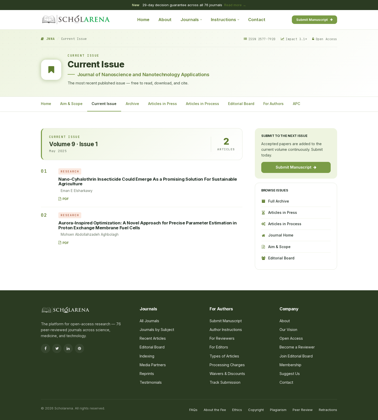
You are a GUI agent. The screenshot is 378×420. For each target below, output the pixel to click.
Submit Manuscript (312, 19)
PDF (65, 199)
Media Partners (153, 365)
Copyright (256, 410)
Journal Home (280, 235)
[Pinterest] (79, 348)
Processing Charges (227, 365)
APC (296, 103)
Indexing (147, 356)
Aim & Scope (71, 103)
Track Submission (225, 382)
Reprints (147, 373)
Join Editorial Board (296, 356)
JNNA (49, 39)
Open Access (291, 338)
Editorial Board (241, 103)
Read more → (235, 5)
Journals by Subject (157, 329)
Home (143, 19)
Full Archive (278, 201)
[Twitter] (56, 348)
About (165, 19)
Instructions (223, 19)
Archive (132, 103)
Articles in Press (162, 103)
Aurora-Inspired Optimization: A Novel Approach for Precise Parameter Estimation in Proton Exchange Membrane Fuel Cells (147, 225)
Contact (256, 19)
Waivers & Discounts (227, 373)
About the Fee (215, 410)
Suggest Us (290, 373)
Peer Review (303, 410)
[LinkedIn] (68, 348)
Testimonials (151, 382)
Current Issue (104, 103)
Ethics (237, 410)
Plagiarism (278, 410)
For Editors (219, 347)
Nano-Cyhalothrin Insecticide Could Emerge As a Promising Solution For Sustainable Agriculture (147, 181)
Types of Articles (224, 356)
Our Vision (288, 329)
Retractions (328, 410)
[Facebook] (45, 348)
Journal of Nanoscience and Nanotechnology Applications (143, 74)
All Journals (149, 321)
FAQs (193, 410)
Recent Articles (153, 338)
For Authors (273, 103)
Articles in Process (202, 103)
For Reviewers (222, 338)
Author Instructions (226, 329)
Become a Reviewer (297, 347)
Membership (290, 365)
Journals (190, 19)
